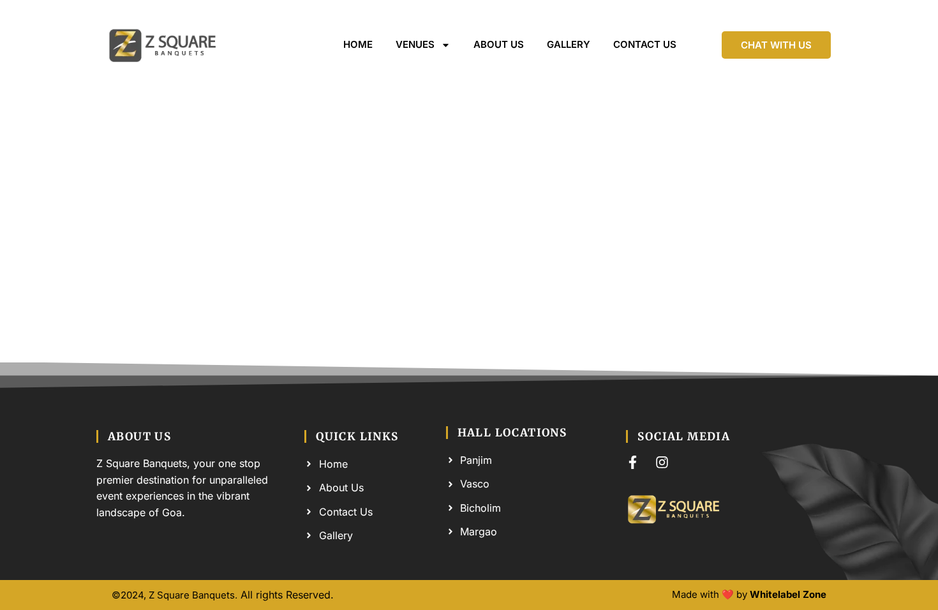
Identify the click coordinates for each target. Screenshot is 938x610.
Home (358, 44)
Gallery (568, 44)
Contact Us (644, 44)
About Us (498, 44)
